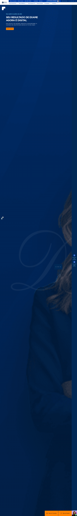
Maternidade (40, 3)
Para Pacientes (12, 3)
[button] (3, 217)
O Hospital (46, 3)
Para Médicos (22, 3)
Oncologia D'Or (31, 3)
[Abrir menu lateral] (76, 1)
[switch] (53, 1)
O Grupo (54, 3)
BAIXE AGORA (10, 28)
